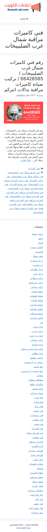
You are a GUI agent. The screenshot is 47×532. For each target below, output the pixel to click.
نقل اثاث (39, 499)
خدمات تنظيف (36, 358)
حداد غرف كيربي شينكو (32, 349)
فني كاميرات (34, 168)
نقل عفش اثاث (36, 508)
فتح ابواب (38, 397)
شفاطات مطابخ (35, 380)
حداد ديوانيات (37, 340)
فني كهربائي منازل (34, 433)
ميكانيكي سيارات (35, 490)
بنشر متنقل (38, 256)
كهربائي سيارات (35, 450)
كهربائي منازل (36, 455)
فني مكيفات (37, 437)
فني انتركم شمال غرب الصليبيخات (24, 172)
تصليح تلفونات (36, 296)
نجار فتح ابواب (36, 495)
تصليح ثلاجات (37, 300)
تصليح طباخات (36, 309)
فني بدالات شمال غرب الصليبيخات (27, 176)
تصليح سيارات (36, 305)
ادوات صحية (37, 234)
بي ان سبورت (36, 260)
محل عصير (38, 459)
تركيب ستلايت (36, 278)
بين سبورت (38, 265)
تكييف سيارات (36, 318)
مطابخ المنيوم (36, 473)
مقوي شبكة (37, 481)
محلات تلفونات (36, 464)
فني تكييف (38, 411)
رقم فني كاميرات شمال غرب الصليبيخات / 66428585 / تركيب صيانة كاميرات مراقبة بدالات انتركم (23, 75)
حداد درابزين (37, 331)
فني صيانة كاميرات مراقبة (31, 192)
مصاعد (40, 468)
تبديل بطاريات (36, 269)
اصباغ (40, 243)
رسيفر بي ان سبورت (33, 362)
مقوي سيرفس (36, 477)
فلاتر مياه (39, 406)
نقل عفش (38, 503)
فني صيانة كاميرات (18, 184)
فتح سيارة (38, 402)
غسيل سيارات (36, 393)
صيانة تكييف (37, 389)
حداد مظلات (37, 353)
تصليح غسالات (36, 313)
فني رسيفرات (36, 415)
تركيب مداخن (37, 287)
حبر (41, 322)
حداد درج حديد (36, 335)
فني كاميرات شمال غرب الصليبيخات (26, 196)
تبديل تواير (38, 274)
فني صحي (38, 424)
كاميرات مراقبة (36, 442)
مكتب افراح (37, 486)
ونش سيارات (37, 512)
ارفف (40, 238)
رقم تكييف (38, 366)
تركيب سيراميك (36, 282)
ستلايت (39, 375)
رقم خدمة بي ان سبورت (31, 371)
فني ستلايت (37, 419)
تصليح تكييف (37, 291)
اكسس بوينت (37, 247)
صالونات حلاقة (36, 384)
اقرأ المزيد (25, 160)
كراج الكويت (37, 446)
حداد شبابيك (37, 344)
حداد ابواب (38, 327)
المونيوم (39, 251)
